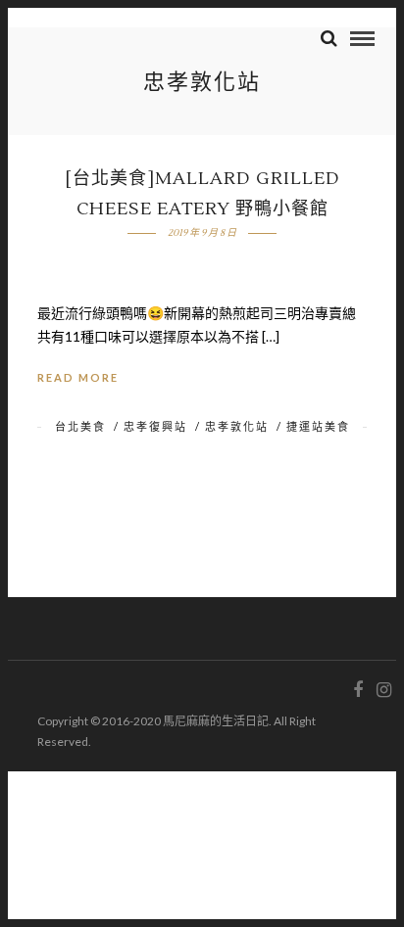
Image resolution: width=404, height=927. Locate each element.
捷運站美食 (318, 426)
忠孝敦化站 (237, 426)
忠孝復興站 (155, 426)
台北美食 (80, 426)
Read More (78, 377)
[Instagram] (383, 690)
